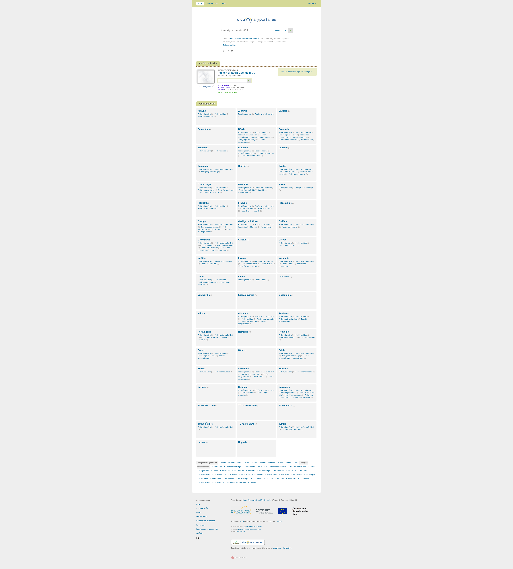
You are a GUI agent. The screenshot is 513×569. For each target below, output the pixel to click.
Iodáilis (201, 258)
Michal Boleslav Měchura (253, 526)
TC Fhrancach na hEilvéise (252, 467)
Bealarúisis (205, 129)
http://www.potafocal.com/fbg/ (227, 92)
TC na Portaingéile (242, 479)
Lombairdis (205, 295)
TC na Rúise (268, 479)
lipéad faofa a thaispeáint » (282, 548)
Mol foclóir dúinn (202, 517)
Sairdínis (289, 463)
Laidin (201, 276)
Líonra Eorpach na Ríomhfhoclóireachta (244, 39)
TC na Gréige (303, 471)
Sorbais (203, 387)
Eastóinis (243, 184)
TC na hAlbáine (218, 475)
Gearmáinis (204, 239)
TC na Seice (279, 479)
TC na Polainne (247, 424)
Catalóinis (203, 166)
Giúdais (243, 239)
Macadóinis (286, 295)
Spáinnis (242, 387)
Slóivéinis (243, 368)
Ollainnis (243, 313)
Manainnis (262, 463)
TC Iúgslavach (203, 471)
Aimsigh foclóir (212, 4)
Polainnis (284, 313)
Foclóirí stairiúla (221, 114)
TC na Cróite (250, 471)
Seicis (282, 350)
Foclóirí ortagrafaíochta (247, 153)
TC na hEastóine (231, 475)
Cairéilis (284, 147)
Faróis (282, 184)
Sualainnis (284, 387)
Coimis (246, 463)
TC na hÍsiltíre (205, 424)
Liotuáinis (285, 276)
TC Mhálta (214, 471)
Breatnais (284, 129)
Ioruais (242, 258)
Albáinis (242, 111)
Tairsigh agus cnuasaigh (248, 140)
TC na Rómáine (257, 479)
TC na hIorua (287, 405)
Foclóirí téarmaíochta (304, 132)
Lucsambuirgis (247, 295)
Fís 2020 (279, 521)
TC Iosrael (311, 467)
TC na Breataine (207, 405)
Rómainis (244, 332)
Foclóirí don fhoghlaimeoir (262, 137)
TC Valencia (251, 483)
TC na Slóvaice (290, 479)
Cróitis (282, 166)
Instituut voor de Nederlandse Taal (249, 529)
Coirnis (243, 166)
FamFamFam (240, 531)
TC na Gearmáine (248, 405)
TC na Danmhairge (263, 471)
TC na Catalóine (238, 471)
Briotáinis (203, 147)
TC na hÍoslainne (270, 475)
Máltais (203, 313)
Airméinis (223, 463)
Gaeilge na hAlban (248, 221)
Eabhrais (254, 463)
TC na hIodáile (257, 475)
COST (242, 521)
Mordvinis (271, 463)
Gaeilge (312, 4)
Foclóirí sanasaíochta (207, 116)
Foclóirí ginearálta (205, 114)
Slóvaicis (283, 368)
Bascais (284, 111)
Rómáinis (284, 332)
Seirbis (201, 368)
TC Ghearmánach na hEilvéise (275, 467)
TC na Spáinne (303, 479)
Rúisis (201, 350)
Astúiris (239, 463)
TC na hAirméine (204, 475)
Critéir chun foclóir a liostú (205, 521)
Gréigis (282, 239)
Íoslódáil (199, 533)
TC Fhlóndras (217, 467)
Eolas (224, 4)
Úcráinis (203, 442)
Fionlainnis (203, 203)
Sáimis (243, 350)
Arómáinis (231, 463)
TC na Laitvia (203, 479)
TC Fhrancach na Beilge (232, 467)
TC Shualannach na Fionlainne (234, 483)
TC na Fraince (291, 471)
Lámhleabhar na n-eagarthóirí (207, 529)
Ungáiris (244, 442)
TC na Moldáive (228, 479)
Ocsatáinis (280, 463)
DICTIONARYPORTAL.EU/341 (228, 70)
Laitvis (241, 276)
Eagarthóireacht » (240, 557)
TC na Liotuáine (215, 479)
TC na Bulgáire (224, 471)
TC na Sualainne (204, 483)
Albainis (202, 111)
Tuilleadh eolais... (229, 45)
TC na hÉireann (244, 475)
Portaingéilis (204, 332)
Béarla (241, 129)
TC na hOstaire (283, 475)
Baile (200, 4)
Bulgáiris (243, 147)
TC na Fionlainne (278, 471)
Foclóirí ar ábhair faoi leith (248, 135)
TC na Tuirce (216, 483)
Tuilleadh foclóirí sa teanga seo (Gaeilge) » (296, 72)
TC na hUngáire (310, 475)
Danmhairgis (204, 184)
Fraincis (242, 203)
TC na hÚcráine (296, 475)
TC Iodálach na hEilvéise (297, 467)
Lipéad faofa (200, 525)
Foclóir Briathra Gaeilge (237, 72)
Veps (296, 463)
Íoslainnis (284, 258)
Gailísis (283, 221)
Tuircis (282, 424)
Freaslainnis (286, 203)
